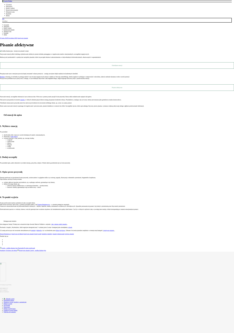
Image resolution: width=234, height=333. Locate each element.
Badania (2, 77)
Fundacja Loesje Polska (10, 310)
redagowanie (61, 234)
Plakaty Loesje (8, 304)
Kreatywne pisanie (12, 10)
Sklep (8, 15)
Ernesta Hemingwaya (44, 204)
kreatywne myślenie (17, 234)
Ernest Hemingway (5, 234)
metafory (49, 234)
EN (3, 19)
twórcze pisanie (69, 234)
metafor (22, 100)
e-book (70, 227)
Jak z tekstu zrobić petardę (59, 224)
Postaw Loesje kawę (10, 308)
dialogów (39, 230)
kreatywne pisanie (23, 38)
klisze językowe (60, 230)
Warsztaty (9, 6)
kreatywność (37, 234)
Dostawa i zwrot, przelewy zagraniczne (15, 302)
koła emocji (14, 136)
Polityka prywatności (10, 312)
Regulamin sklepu (9, 300)
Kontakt (8, 14)
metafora (44, 234)
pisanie (55, 234)
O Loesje (9, 4)
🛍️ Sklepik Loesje (9, 299)
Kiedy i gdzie (10, 8)
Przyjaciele (7, 305)
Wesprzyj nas (10, 12)
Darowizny (7, 307)
